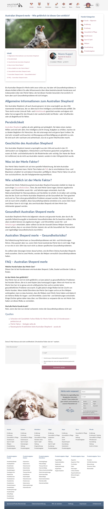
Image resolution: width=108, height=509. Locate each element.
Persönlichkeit (12, 59)
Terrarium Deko (91, 466)
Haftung (70, 504)
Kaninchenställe (43, 474)
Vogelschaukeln (59, 470)
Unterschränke (75, 470)
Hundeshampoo (11, 485)
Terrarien (89, 460)
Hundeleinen (10, 483)
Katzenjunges (24, 444)
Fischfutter (74, 464)
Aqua (63, 7)
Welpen (86, 43)
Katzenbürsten (27, 487)
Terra (70, 7)
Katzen (39, 7)
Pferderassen (93, 439)
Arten (63, 437)
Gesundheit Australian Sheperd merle (19, 71)
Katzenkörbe (26, 470)
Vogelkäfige (58, 460)
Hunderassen (88, 36)
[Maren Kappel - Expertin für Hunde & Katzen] (52, 56)
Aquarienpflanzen (76, 473)
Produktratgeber (89, 5)
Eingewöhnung (38, 446)
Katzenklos (26, 461)
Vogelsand (58, 464)
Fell (46, 169)
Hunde (31, 7)
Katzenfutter (26, 468)
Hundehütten (10, 487)
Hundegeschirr (11, 472)
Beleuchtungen (75, 475)
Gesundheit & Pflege (90, 32)
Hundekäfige (10, 498)
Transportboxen (27, 472)
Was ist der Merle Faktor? (16, 65)
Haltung (23, 446)
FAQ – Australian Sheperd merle (17, 77)
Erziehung (87, 28)
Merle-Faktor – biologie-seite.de (23, 324)
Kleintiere (48, 7)
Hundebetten (10, 468)
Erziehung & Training (95, 435)
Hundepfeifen (10, 463)
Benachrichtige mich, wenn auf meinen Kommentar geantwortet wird (59, 362)
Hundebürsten (11, 476)
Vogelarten (51, 437)
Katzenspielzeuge (28, 485)
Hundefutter (10, 466)
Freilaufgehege (43, 461)
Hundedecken (11, 478)
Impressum (83, 504)
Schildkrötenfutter (92, 462)
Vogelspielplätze (59, 462)
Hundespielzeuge (11, 489)
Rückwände (90, 468)
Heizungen (74, 468)
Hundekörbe (10, 481)
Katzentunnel (26, 466)
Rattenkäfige (42, 476)
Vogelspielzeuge (59, 466)
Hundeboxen (10, 496)
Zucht (49, 439)
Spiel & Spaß (37, 441)
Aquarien (73, 460)
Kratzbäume (26, 474)
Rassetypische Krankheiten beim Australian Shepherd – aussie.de (35, 327)
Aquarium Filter (75, 462)
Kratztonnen (26, 481)
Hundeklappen (11, 470)
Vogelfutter (58, 468)
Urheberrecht (97, 504)
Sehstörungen (10, 225)
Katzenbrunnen (27, 478)
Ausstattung (65, 444)
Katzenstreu (26, 463)
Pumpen (73, 477)
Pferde (78, 7)
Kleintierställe (43, 481)
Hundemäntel (10, 491)
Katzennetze (26, 483)
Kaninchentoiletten (44, 478)
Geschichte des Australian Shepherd (19, 62)
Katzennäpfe (26, 476)
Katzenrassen (24, 439)
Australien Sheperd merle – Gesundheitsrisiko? (22, 74)
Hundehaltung (88, 47)
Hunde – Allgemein (90, 20)
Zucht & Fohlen (93, 446)
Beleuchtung (90, 464)
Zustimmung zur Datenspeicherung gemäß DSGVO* (56, 358)
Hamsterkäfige (43, 468)
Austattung (51, 446)
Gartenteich (65, 446)
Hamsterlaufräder (43, 483)
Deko (72, 466)
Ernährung (87, 24)
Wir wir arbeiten (57, 504)
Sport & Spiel (88, 39)
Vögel (56, 7)
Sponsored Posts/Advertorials (16, 504)
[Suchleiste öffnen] (97, 5)
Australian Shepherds (13, 127)
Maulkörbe (10, 474)
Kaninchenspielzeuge (45, 472)
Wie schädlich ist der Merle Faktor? (18, 68)
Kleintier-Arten (38, 439)
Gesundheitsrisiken (21, 188)
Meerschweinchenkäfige (45, 470)
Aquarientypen (66, 441)
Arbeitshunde (40, 111)
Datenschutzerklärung (38, 504)
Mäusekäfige (42, 463)
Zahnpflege (10, 494)
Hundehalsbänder (11, 461)
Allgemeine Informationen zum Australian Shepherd (23, 56)
